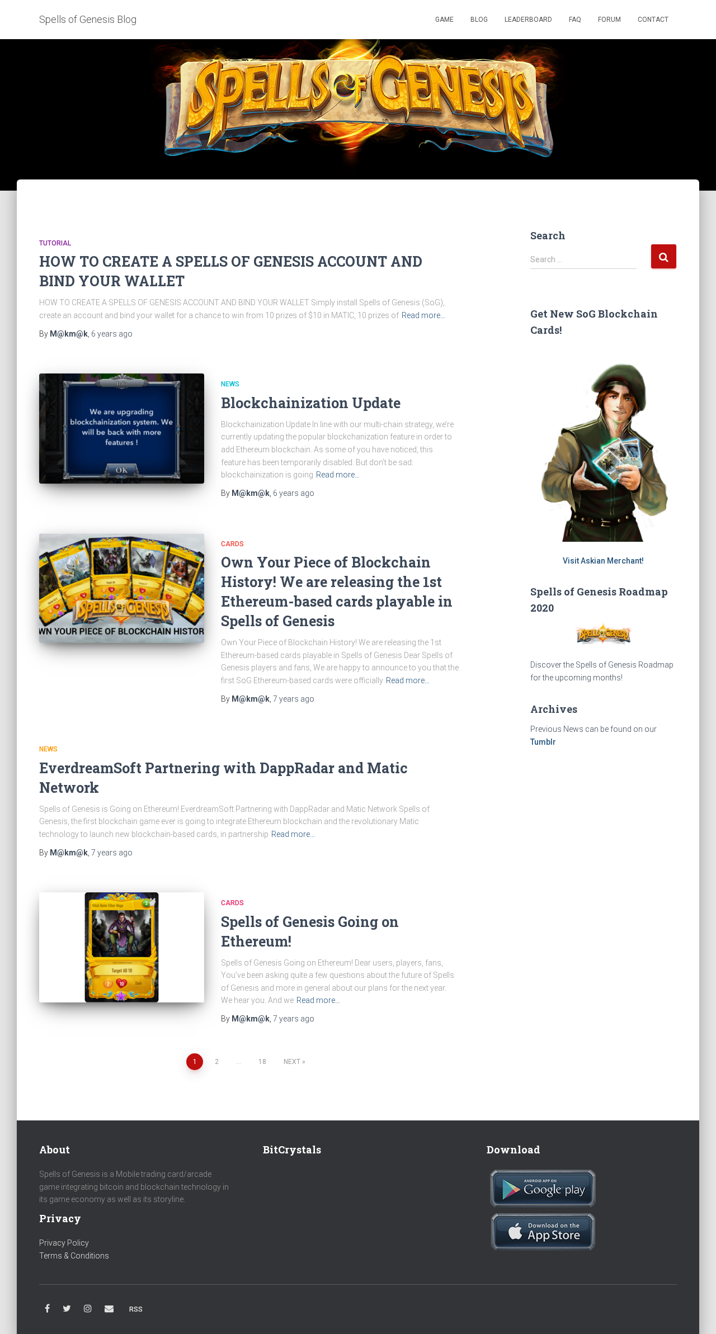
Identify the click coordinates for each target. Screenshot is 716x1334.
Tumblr (543, 741)
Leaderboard (528, 19)
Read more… (423, 315)
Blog (479, 19)
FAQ (575, 19)
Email (109, 1309)
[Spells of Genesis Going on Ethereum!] (121, 947)
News (230, 384)
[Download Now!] (543, 1188)
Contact (653, 19)
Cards (232, 544)
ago (112, 333)
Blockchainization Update (311, 403)
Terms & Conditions (74, 1255)
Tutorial (55, 243)
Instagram (87, 1309)
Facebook (47, 1309)
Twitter (67, 1309)
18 (262, 1062)
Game (444, 19)
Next (292, 1062)
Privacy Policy (64, 1242)
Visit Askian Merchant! (603, 560)
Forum (609, 19)
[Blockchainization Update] (121, 428)
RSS (136, 1309)
